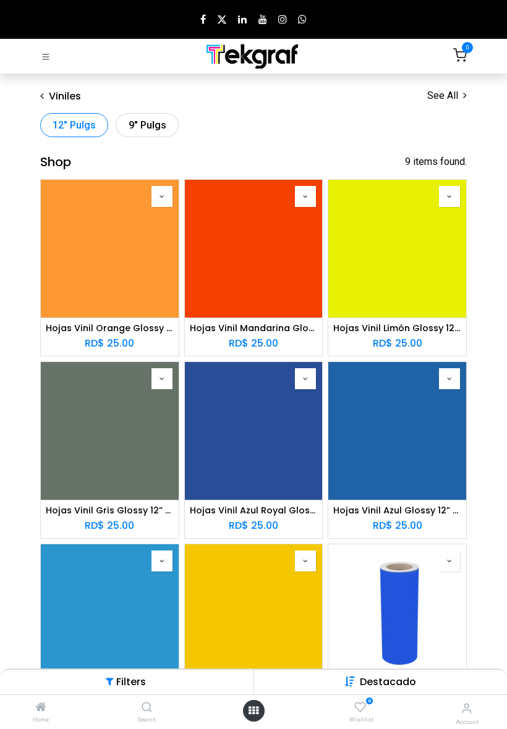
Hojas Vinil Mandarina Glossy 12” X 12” (254, 328)
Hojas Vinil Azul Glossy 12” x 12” (397, 510)
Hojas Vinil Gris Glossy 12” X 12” (110, 510)
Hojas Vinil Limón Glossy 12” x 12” (397, 328)
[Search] (147, 708)
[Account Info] (466, 708)
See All (444, 95)
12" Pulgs (74, 125)
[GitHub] (302, 19)
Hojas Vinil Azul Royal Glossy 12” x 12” (254, 510)
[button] (388, 682)
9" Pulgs (147, 125)
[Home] (40, 708)
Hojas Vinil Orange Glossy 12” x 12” (110, 328)
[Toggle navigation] (45, 56)
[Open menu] (253, 710)
